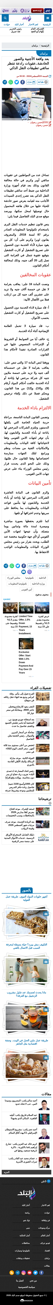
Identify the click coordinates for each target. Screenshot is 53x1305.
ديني (28, 1228)
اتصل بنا (19, 1280)
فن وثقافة (46, 1220)
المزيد (6, 1172)
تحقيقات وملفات (23, 1258)
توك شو (26, 1220)
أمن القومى (26, 589)
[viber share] (29, 572)
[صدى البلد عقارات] (15, 10)
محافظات (26, 1243)
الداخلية (42, 578)
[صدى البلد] (26, 18)
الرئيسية (47, 24)
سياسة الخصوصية (26, 1287)
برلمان (35, 45)
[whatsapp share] (10, 82)
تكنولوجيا (29, 578)
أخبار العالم (45, 1235)
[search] (5, 18)
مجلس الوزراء (13, 578)
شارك (29, 82)
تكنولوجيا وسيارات (22, 1250)
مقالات (47, 1266)
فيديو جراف (45, 1243)
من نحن (33, 1280)
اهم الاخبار (33, 24)
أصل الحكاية (25, 1235)
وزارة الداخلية (38, 583)
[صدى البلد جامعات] (25, 10)
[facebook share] (22, 82)
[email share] (5, 82)
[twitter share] (16, 82)
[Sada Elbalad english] (5, 10)
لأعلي (44, 1181)
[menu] (47, 18)
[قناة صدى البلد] (48, 10)
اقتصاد (47, 1250)
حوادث (7, 24)
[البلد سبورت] (37, 10)
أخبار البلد (19, 24)
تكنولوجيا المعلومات (17, 583)
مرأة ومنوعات (44, 1228)
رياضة (27, 1213)
